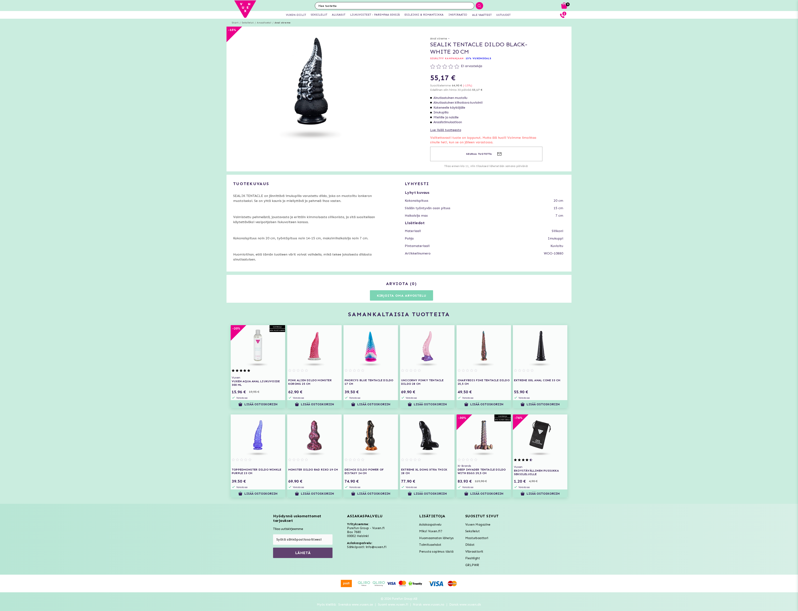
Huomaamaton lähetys (436, 538)
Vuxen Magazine (478, 524)
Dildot (469, 545)
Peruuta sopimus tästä (436, 551)
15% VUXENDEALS (478, 58)
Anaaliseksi (264, 22)
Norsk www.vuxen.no (428, 604)
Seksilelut (248, 22)
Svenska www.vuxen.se (355, 604)
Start (235, 22)
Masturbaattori (476, 538)
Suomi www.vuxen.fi (393, 604)
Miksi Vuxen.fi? (430, 531)
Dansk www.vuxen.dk (465, 604)
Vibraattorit (474, 551)
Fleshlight (472, 558)
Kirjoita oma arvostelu (401, 296)
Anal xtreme (283, 22)
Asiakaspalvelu (430, 524)
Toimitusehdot (430, 545)
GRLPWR (472, 565)
